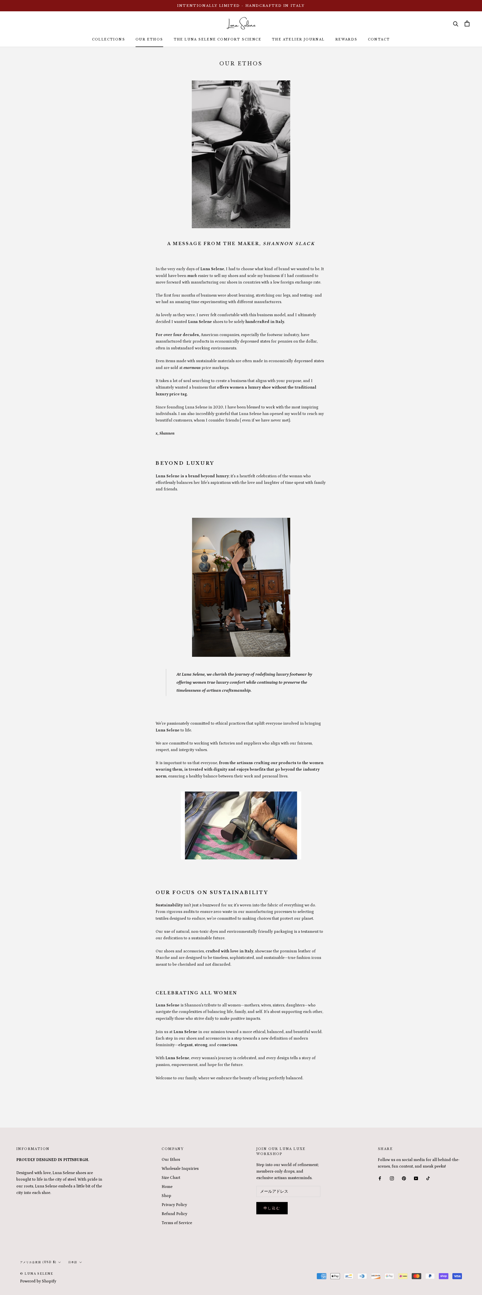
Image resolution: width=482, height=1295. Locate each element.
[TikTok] (428, 1178)
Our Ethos (149, 39)
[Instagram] (392, 1178)
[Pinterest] (404, 1178)
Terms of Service (177, 1223)
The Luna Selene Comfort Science (217, 39)
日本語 (72, 1262)
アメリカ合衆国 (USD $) (38, 1262)
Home (167, 1186)
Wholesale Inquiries (180, 1168)
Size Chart (171, 1177)
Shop (166, 1195)
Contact (379, 39)
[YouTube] (416, 1178)
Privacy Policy (174, 1204)
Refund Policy (174, 1214)
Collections (108, 39)
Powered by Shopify (38, 1281)
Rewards (346, 39)
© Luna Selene (36, 1273)
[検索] (455, 23)
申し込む (272, 1208)
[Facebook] (380, 1178)
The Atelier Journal (298, 39)
